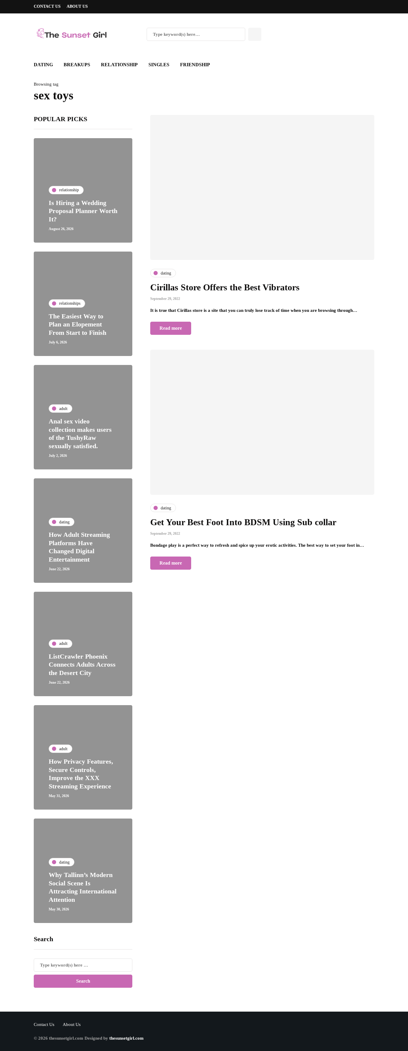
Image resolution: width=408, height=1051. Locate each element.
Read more (170, 328)
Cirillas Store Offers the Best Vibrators (225, 287)
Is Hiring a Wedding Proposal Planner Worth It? (83, 211)
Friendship (195, 64)
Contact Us (47, 6)
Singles (158, 64)
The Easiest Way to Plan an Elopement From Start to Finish (77, 324)
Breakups (77, 64)
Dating (43, 64)
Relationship (119, 64)
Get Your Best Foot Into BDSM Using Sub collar (243, 522)
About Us (77, 6)
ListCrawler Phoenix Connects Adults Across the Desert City (82, 664)
